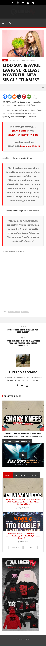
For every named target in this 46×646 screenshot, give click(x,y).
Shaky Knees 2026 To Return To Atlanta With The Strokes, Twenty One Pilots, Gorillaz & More (23, 435)
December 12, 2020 (30, 146)
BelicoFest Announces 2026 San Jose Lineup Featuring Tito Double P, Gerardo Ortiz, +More (23, 536)
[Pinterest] (24, 96)
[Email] (29, 96)
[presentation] (7, 475)
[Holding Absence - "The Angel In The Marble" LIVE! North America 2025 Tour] (23, 455)
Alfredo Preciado (29, 60)
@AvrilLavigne (20, 130)
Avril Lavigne (14, 312)
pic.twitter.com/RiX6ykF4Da (23, 134)
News (5, 60)
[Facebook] (12, 2)
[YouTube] (17, 2)
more (43, 87)
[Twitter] (23, 2)
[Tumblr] (19, 96)
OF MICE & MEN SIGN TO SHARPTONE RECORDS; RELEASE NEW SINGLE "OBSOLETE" (23, 342)
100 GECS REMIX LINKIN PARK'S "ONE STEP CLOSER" (23, 329)
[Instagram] (28, 2)
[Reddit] (14, 96)
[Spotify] (33, 2)
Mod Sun (25, 312)
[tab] (8, 475)
